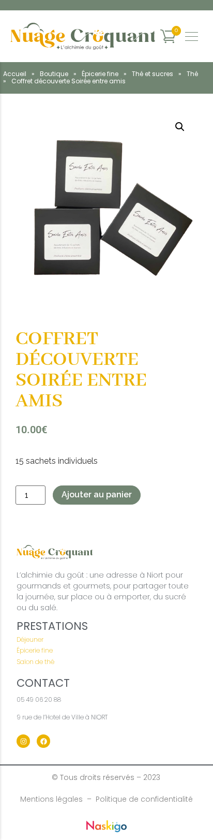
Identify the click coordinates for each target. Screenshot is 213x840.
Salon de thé (35, 661)
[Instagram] (23, 741)
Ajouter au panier (97, 494)
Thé (192, 73)
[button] (180, 126)
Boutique (54, 73)
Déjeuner (30, 639)
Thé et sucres (152, 73)
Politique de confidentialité (144, 799)
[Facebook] (43, 741)
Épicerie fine (100, 73)
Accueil (14, 73)
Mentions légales (51, 799)
